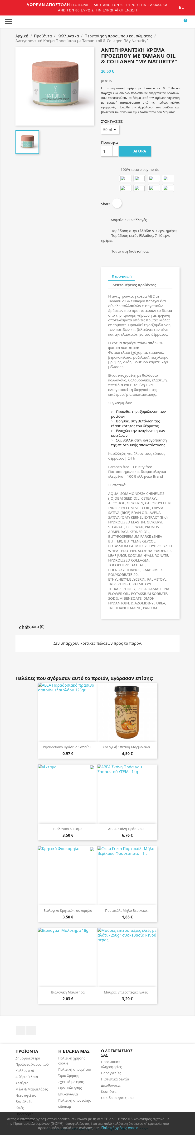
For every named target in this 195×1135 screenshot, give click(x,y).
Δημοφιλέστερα (27, 1058)
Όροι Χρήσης (68, 1075)
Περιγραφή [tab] (122, 276)
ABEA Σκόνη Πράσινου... (127, 828)
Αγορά (135, 151)
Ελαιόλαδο (23, 1101)
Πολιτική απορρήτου (74, 1069)
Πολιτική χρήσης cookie (119, 1128)
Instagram (31, 1030)
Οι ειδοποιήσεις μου (117, 1097)
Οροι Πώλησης (70, 1088)
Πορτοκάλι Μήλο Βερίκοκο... (127, 910)
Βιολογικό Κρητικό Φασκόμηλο (68, 910)
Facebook (20, 1030)
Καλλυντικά (24, 1070)
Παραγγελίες (111, 1073)
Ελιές (19, 1107)
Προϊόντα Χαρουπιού (32, 1064)
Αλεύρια (22, 1083)
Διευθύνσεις (111, 1085)
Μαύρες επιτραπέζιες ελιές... (127, 992)
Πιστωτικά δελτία (115, 1079)
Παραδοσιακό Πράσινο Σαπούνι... (67, 747)
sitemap (64, 1106)
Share (117, 203)
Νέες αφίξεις (25, 1095)
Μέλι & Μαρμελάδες (31, 1089)
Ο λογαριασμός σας (116, 1053)
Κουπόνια (109, 1091)
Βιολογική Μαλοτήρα (68, 992)
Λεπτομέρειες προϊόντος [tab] (134, 284)
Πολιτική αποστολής (74, 1100)
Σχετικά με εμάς (71, 1081)
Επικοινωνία (68, 1094)
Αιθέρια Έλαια (26, 1076)
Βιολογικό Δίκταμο (67, 828)
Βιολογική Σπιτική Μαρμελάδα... (127, 747)
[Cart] (186, 21)
